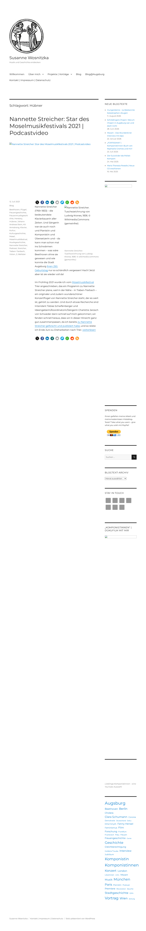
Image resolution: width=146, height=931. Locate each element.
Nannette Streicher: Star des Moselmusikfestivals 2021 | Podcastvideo (49, 125)
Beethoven (14, 209)
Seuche (130, 889)
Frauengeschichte (17, 212)
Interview (125, 850)
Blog (78, 74)
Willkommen (16, 74)
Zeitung (132, 899)
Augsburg (115, 803)
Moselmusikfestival (83, 282)
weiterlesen (89, 330)
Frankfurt (122, 832)
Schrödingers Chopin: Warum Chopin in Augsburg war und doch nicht (121, 123)
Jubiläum (109, 854)
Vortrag (111, 898)
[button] (37, 202)
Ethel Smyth (110, 824)
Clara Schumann (116, 817)
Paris (108, 884)
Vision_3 (13, 254)
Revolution (121, 889)
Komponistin (117, 859)
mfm (117, 875)
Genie (129, 838)
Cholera (109, 812)
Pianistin (117, 885)
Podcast (13, 248)
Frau (117, 835)
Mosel (12, 236)
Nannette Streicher (18, 245)
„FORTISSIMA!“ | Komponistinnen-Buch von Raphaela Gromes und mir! (119, 146)
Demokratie (110, 821)
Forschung (111, 831)
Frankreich (109, 835)
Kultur (12, 230)
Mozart (124, 874)
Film (121, 827)
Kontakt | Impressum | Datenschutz (29, 80)
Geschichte (114, 843)
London (122, 870)
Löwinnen (109, 875)
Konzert (110, 870)
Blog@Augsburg (94, 74)
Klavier (23, 227)
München (122, 879)
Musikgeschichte (17, 242)
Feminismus (111, 827)
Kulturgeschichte (17, 233)
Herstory (18, 218)
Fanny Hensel (125, 823)
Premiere (110, 888)
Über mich (34, 74)
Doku (129, 821)
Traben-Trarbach (17, 251)
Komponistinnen (122, 865)
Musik (108, 879)
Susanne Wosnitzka (29, 57)
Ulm (131, 893)
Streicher (22, 248)
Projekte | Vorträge (58, 74)
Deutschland (121, 821)
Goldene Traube (111, 851)
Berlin (123, 808)
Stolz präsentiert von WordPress (80, 918)
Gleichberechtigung (115, 846)
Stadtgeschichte (116, 893)
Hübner (13, 221)
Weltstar (22, 254)
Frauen (123, 835)
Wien (124, 898)
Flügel (24, 209)
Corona (132, 817)
